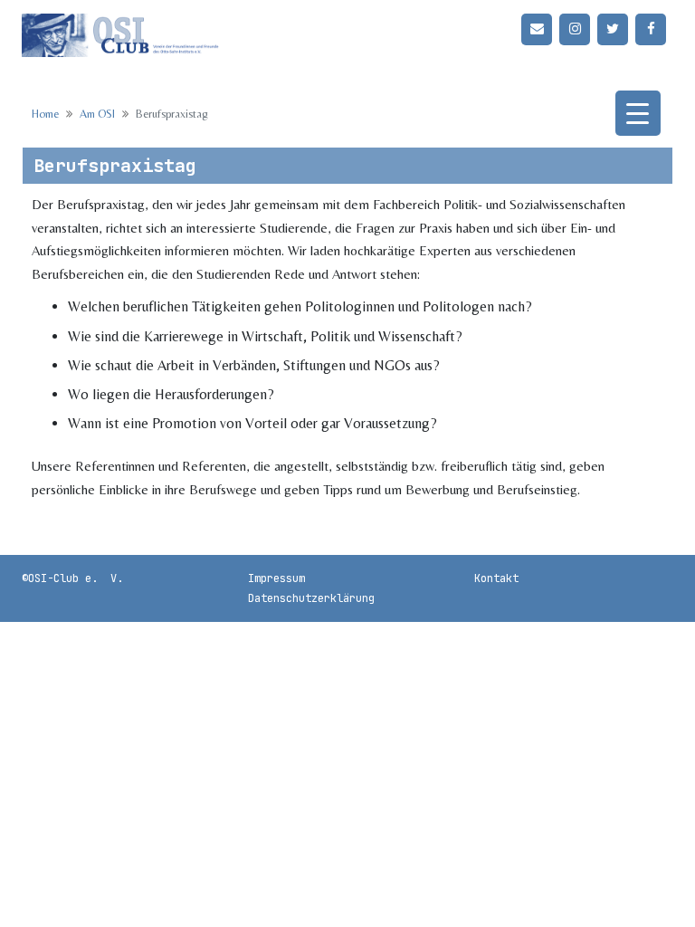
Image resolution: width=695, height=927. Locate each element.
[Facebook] (650, 29)
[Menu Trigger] (638, 113)
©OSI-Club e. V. (72, 578)
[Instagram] (574, 29)
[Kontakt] (536, 29)
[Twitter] (612, 29)
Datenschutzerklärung (311, 598)
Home (45, 113)
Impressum (276, 578)
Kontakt (496, 578)
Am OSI (97, 113)
